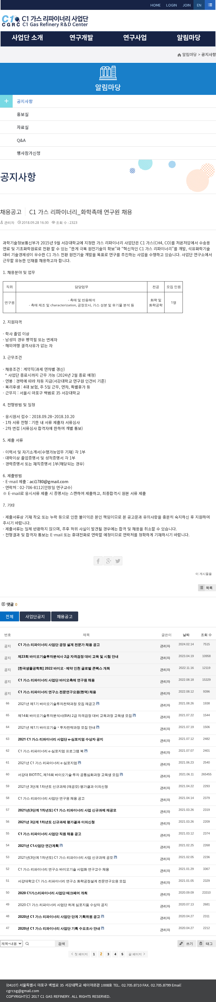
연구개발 (81, 37)
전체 (10, 616)
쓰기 (189, 943)
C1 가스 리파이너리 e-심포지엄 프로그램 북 (51, 751)
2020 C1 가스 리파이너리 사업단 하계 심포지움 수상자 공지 (63, 904)
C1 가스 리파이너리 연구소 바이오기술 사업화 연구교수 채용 (63, 869)
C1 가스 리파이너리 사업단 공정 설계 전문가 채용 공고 (59, 644)
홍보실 (23, 114)
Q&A (21, 140)
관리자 (9, 222)
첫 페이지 (81, 954)
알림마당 (189, 37)
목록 (209, 587)
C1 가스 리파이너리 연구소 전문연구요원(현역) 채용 (57, 691)
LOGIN (171, 5)
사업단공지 (35, 616)
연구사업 (135, 37)
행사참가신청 (28, 153)
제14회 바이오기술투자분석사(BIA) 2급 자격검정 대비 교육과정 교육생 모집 (75, 715)
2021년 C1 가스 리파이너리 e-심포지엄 (47, 762)
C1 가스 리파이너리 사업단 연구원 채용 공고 (51, 798)
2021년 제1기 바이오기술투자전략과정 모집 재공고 (56, 703)
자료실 (23, 127)
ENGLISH (199, 6)
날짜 (186, 634)
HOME (155, 5)
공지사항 (25, 101)
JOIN (187, 5)
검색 (61, 943)
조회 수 (206, 634)
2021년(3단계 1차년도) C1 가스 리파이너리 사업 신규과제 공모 (65, 857)
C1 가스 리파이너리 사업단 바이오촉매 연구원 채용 (56, 680)
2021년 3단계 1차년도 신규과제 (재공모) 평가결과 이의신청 (63, 786)
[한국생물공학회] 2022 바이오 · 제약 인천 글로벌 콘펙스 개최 (64, 668)
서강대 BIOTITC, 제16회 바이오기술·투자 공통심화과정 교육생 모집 (68, 774)
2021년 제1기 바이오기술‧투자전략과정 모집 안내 (56, 727)
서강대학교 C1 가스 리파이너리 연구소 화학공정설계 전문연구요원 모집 (72, 881)
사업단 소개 (27, 37)
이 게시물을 (203, 574)
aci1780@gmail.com (49, 481)
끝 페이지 (136, 954)
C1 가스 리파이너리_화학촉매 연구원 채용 (80, 211)
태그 (209, 943)
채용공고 (10, 211)
